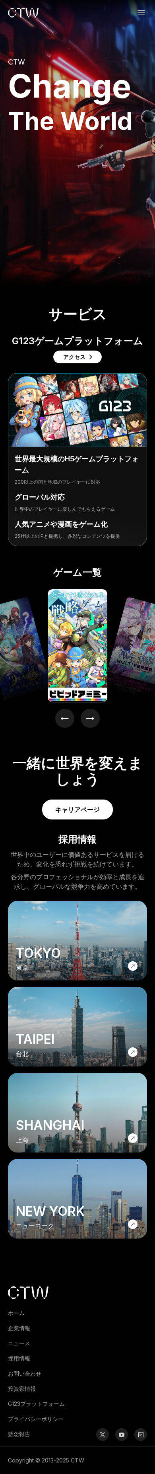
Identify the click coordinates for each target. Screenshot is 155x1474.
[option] (77, 645)
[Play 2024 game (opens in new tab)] (77, 646)
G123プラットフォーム (36, 1403)
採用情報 (19, 1358)
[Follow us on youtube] (121, 1434)
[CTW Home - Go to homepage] (23, 12)
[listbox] (77, 644)
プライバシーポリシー (36, 1418)
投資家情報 (22, 1388)
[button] (141, 13)
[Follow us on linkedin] (140, 1434)
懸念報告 (19, 1434)
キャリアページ (77, 809)
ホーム (16, 1312)
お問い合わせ (24, 1373)
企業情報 (19, 1328)
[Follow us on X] (102, 1434)
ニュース (19, 1343)
